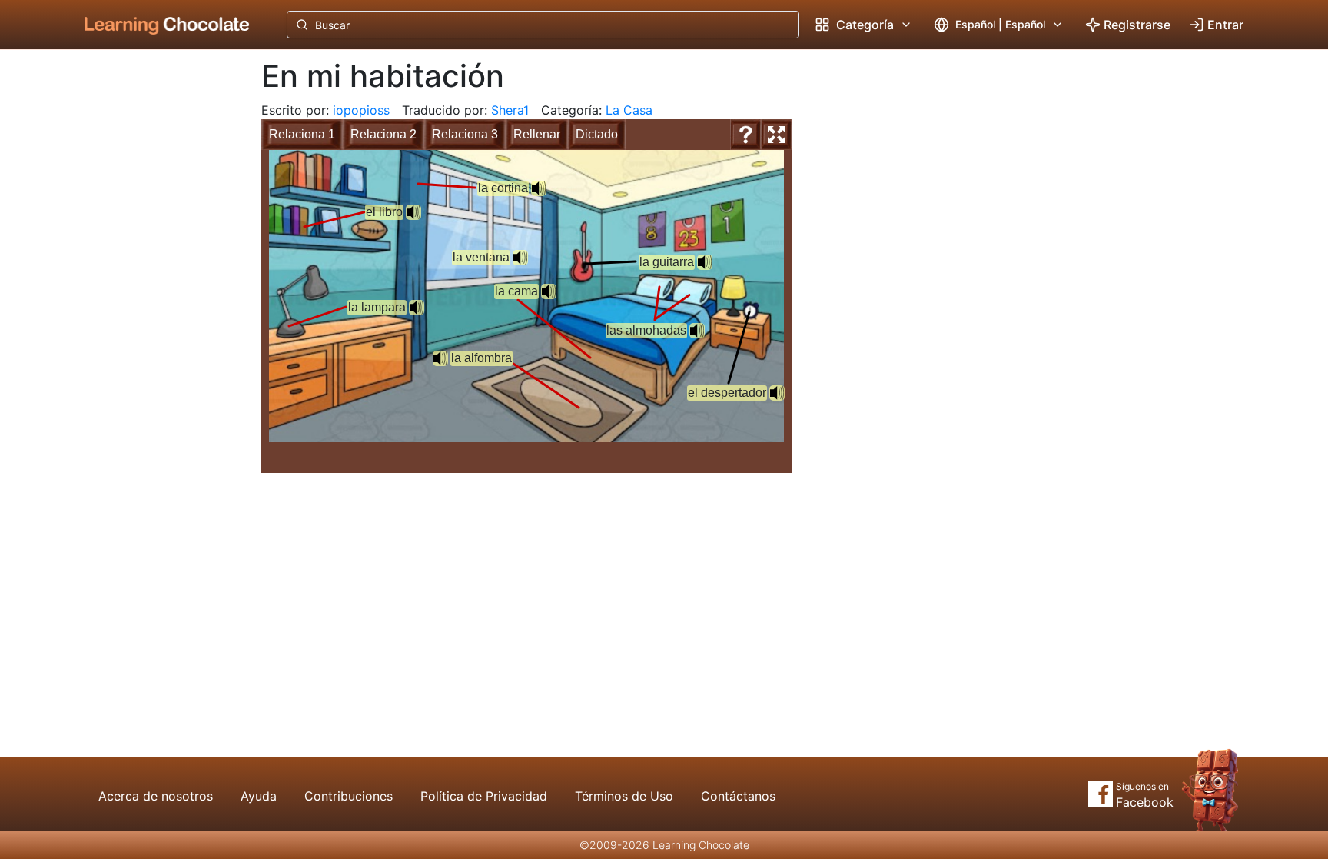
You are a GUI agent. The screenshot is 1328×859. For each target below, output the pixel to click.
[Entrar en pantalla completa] (776, 134)
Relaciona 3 (465, 134)
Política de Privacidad (483, 796)
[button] (548, 291)
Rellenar (536, 134)
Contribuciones (348, 796)
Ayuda (259, 796)
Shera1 (510, 110)
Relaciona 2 (383, 134)
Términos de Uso (624, 796)
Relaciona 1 (302, 134)
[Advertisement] (155, 303)
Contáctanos (738, 796)
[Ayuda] (745, 134)
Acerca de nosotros (155, 796)
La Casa (629, 110)
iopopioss (361, 110)
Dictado (597, 134)
